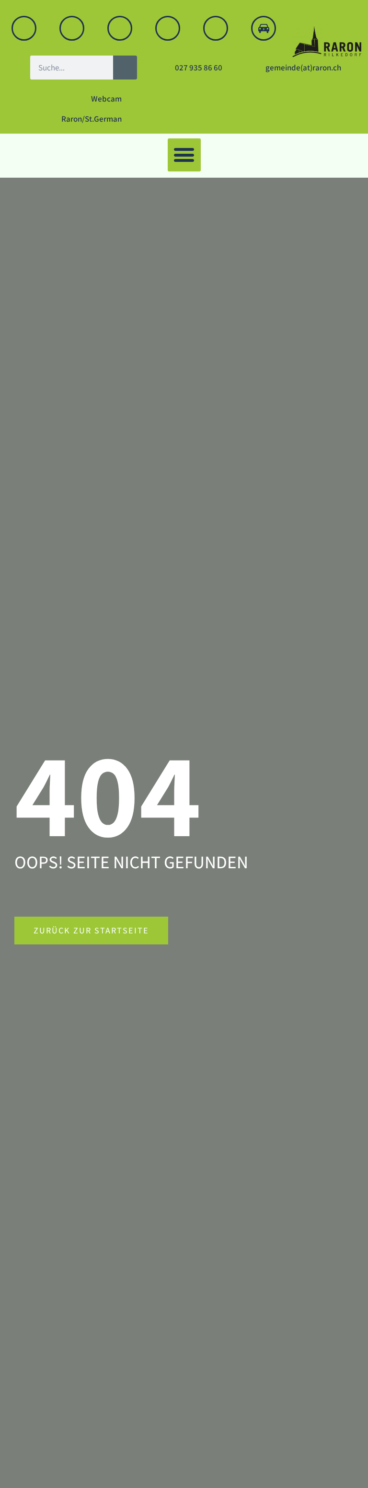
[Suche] (125, 68)
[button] (184, 154)
